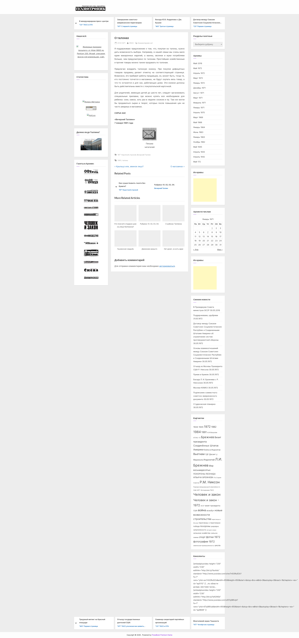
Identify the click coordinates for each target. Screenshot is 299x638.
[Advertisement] (205, 190)
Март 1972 (198, 78)
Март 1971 (198, 98)
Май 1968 (197, 122)
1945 (201, 427)
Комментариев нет (145, 43)
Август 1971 (198, 93)
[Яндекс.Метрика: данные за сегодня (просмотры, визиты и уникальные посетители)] (91, 101)
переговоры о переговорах (210, 523)
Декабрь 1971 (199, 88)
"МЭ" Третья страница (164, 26)
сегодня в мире (211, 530)
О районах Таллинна (167, 185)
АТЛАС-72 (196, 438)
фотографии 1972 (204, 541)
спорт (202, 537)
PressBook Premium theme (162, 635)
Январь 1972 (199, 83)
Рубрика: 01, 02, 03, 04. (132, 185)
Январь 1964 (199, 127)
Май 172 (197, 162)
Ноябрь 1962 (199, 142)
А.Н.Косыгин (212, 432)
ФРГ (198, 490)
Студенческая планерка (204, 404)
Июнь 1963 (198, 132)
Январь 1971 (198, 107)
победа (196, 526)
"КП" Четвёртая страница (203, 625)
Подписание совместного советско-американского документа (205, 395)
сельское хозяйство (201, 533)
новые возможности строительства (207, 514)
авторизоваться (167, 266)
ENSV (131, 43)
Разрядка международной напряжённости (206, 487)
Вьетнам (199, 454)
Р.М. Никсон (210, 482)
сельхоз (214, 533)
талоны (125, 160)
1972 (207, 426)
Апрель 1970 (199, 112)
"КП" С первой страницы (127, 26)
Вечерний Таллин (144, 155)
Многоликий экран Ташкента (206, 621)
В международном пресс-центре (93, 21)
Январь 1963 (199, 137)
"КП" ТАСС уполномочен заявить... (131, 626)
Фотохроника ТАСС (207, 490)
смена (195, 537)
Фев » (219, 249)
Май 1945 (197, 147)
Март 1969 (198, 117)
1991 (119, 160)
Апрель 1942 (199, 157)
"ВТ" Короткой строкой (126, 155)
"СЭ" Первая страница (202, 26)
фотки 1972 (213, 536)
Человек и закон (207, 494)
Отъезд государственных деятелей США (128, 621)
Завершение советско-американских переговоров (129, 21)
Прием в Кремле (201, 374)
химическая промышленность (203, 545)
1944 (195, 427)
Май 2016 (197, 63)
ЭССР (203, 506)
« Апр (195, 249)
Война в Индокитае (212, 450)
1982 (213, 426)
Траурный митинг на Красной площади (92, 621)
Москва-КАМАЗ (200, 387)
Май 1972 (197, 68)
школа (217, 545)
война (202, 510)
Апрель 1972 (199, 73)
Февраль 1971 (199, 102)
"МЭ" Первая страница (88, 626)
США (195, 490)
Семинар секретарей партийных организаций (169, 621)
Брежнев (207, 437)
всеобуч (210, 510)
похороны (205, 526)
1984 (197, 432)
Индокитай (209, 459)
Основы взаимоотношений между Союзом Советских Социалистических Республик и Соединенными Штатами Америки (207, 355)
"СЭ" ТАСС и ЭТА (86, 25)
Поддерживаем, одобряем (205, 315)
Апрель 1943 (199, 152)
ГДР (207, 454)
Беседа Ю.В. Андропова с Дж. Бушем (168, 21)
